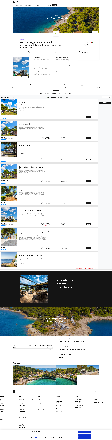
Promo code (49, 5)
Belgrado (1, 419)
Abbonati (96, 391)
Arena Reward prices (106, 97)
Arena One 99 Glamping (59, 406)
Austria (1, 411)
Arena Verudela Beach (41, 400)
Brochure (95, 404)
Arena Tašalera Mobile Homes (79, 410)
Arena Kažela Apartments (41, 409)
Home (48, 1)
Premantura (1, 402)
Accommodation (56, 15)
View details (22, 110)
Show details (66, 437)
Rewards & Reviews (89, 47)
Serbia (1, 418)
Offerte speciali (61, 1)
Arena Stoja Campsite (59, 399)
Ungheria (1, 414)
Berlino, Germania (22, 414)
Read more (61, 357)
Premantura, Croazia (59, 408)
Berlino (1, 406)
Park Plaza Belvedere (22, 406)
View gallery (95, 31)
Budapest (1, 416)
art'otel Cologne (21, 422)
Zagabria (1, 403)
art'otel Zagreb (21, 412)
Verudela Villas (40, 402)
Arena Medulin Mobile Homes (79, 405)
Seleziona (88, 116)
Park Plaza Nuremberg (22, 425)
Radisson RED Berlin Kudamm (23, 417)
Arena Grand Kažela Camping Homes (80, 402)
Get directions (62, 338)
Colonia (1, 408)
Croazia (1, 398)
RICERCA (54, 5)
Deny (85, 437)
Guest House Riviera (21, 403)
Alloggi (66, 1)
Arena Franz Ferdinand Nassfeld (23, 428)
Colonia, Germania (22, 420)
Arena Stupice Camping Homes (79, 408)
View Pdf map (70, 338)
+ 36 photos (88, 379)
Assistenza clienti (96, 407)
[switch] (45, 437)
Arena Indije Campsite (59, 404)
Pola (1, 399)
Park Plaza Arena (21, 402)
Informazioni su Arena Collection (99, 402)
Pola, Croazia (21, 398)
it (93, 1)
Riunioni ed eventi (87, 1)
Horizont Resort (40, 404)
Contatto (95, 399)
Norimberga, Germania (23, 424)
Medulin (1, 400)
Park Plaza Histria (21, 400)
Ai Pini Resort (39, 408)
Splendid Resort (40, 403)
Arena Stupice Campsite (59, 410)
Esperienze (95, 401)
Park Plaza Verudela (40, 399)
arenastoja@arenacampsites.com (84, 58)
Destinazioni (54, 1)
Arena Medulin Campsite (59, 405)
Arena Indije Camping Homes (79, 404)
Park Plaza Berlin (21, 418)
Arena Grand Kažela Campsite (60, 402)
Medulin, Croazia (22, 405)
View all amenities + (56, 90)
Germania (2, 405)
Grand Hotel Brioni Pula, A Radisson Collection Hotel (26, 399)
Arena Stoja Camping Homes (79, 399)
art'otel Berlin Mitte (21, 416)
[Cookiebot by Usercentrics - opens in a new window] (25, 438)
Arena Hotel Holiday (21, 409)
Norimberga (2, 409)
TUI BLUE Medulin (21, 408)
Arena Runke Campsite (59, 411)
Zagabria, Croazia (22, 411)
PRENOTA (105, 102)
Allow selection (84, 434)
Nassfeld (1, 412)
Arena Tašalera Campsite (59, 412)
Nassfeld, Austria (22, 427)
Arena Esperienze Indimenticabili (76, 1)
